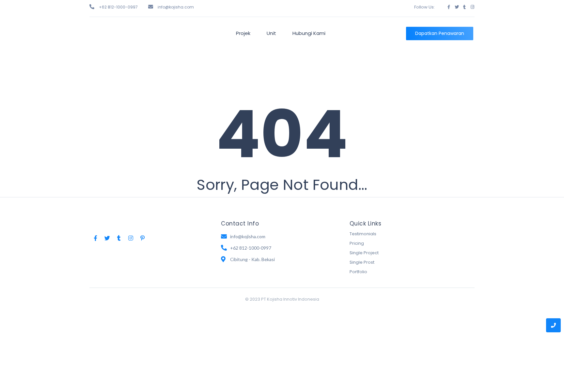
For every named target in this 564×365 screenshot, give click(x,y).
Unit (271, 33)
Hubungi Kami (308, 33)
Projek (243, 33)
